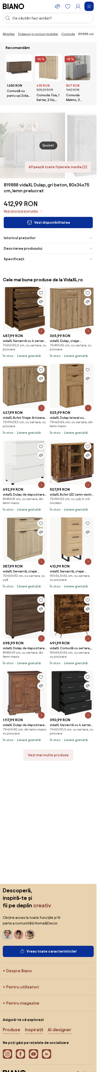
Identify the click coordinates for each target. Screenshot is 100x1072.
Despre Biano (19, 970)
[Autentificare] (78, 6)
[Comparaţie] (41, 301)
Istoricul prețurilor (20, 238)
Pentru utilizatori (22, 987)
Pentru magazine (22, 1003)
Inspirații (34, 1029)
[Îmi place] (41, 293)
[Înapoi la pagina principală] (13, 6)
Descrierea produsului (23, 248)
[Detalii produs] (41, 331)
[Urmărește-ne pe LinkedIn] (46, 1054)
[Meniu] (89, 6)
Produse (11, 1029)
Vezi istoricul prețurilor (21, 211)
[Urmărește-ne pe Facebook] (20, 1054)
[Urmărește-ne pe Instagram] (7, 1054)
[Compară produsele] (57, 6)
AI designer (59, 1029)
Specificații (14, 259)
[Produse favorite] (67, 6)
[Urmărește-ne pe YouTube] (33, 1054)
